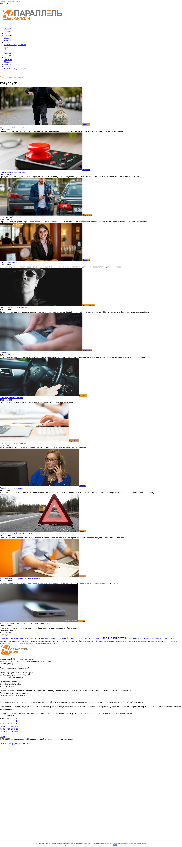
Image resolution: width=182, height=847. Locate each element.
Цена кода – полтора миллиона (13, 307)
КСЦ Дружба (90, 638)
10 (1, 726)
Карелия (97, 638)
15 (15, 726)
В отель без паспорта (9, 262)
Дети (71, 638)
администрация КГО (22, 641)
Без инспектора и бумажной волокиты (16, 533)
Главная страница (8, 77)
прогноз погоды (136, 641)
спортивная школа (15, 643)
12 (7, 726)
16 (17, 726)
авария (12, 641)
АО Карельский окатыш (15, 638)
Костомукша (134, 638)
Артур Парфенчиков (34, 638)
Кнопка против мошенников (12, 172)
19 (7, 729)
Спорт (6, 42)
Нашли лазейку (6, 352)
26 (7, 731)
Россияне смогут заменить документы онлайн (20, 578)
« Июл (2, 737)
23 (17, 729)
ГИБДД (55, 638)
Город (6, 33)
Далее (8, 632)
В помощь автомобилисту (11, 398)
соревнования (5, 644)
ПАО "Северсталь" (157, 638)
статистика (23, 644)
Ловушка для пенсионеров (11, 488)
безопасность (35, 641)
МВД (141, 638)
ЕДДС (75, 638)
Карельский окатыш (114, 638)
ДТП (67, 638)
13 (9, 726)
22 (15, 729)
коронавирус (61, 641)
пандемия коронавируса (114, 641)
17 (1, 729)
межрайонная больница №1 (85, 641)
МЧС (144, 638)
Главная (7, 29)
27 (9, 731)
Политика (8, 35)
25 (4, 731)
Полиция (167, 638)
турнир (32, 644)
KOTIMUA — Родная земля (15, 45)
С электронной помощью (11, 217)
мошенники (102, 641)
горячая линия (44, 641)
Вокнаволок (47, 638)
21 (12, 729)
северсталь (171, 641)
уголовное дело (40, 644)
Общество (8, 38)
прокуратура (146, 641)
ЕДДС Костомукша (81, 638)
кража (70, 641)
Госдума (62, 638)
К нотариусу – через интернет (13, 443)
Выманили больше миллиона (12, 127)
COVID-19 (3, 638)
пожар (129, 641)
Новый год (148, 638)
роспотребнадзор (158, 641)
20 (9, 729)
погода (124, 641)
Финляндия (4, 641)
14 (12, 726)
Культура (8, 40)
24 (1, 731)
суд (28, 643)
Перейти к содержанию (10, 1)
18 (4, 729)
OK (115, 845)
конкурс (51, 641)
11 (4, 726)
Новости (7, 31)
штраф (54, 643)
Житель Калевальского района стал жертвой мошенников (25, 623)
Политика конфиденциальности (14, 743)
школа (49, 644)
